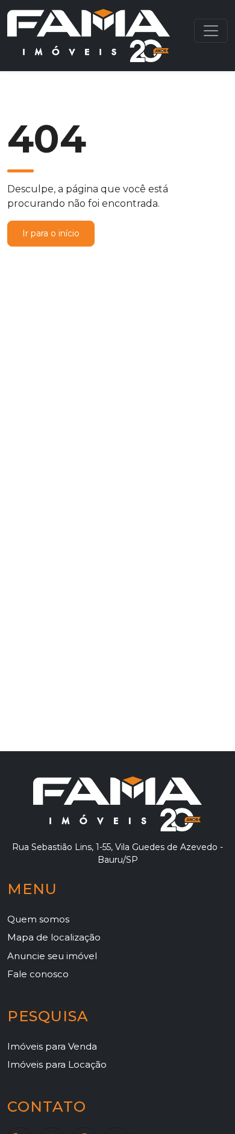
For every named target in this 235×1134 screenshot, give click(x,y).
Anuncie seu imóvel (52, 956)
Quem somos (38, 919)
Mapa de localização (54, 937)
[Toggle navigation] (211, 31)
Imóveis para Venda (52, 1046)
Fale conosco (38, 974)
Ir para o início (51, 233)
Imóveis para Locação (57, 1064)
